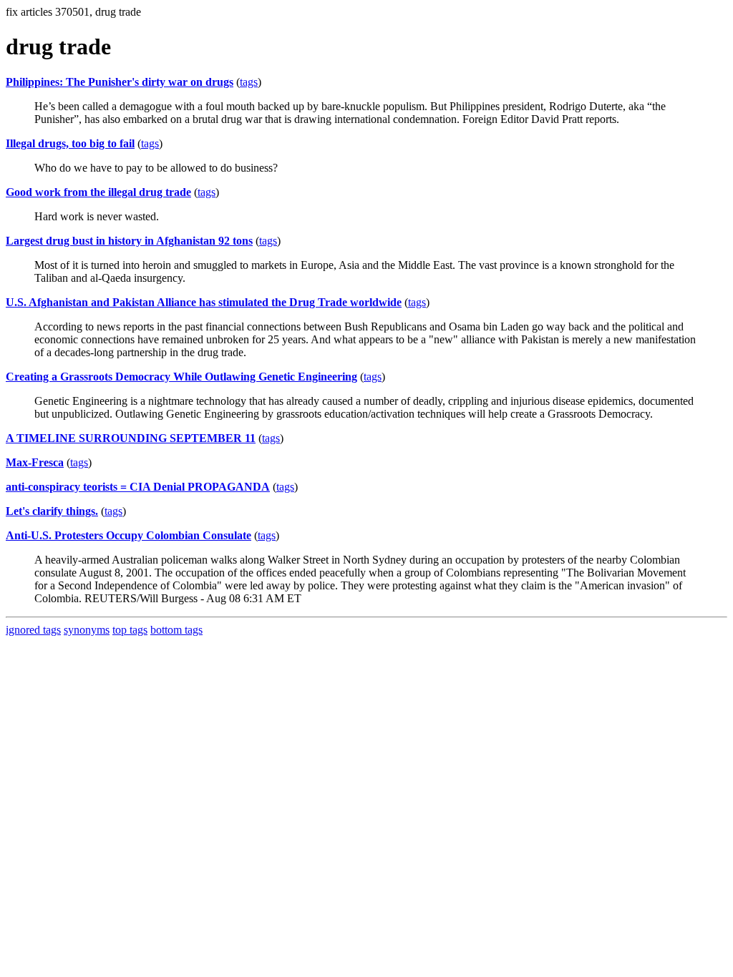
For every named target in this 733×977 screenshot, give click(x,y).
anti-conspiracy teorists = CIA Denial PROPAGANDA (138, 487)
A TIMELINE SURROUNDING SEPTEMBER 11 (131, 438)
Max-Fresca (35, 462)
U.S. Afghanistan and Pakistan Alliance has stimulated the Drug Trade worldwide (204, 302)
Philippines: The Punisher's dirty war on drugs (119, 82)
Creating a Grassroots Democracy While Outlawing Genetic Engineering (181, 376)
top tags (129, 630)
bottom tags (176, 630)
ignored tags (33, 630)
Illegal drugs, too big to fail (70, 143)
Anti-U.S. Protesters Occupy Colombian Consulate (128, 535)
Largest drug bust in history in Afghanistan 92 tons (129, 241)
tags (249, 82)
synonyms (87, 630)
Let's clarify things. (52, 511)
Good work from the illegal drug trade (98, 192)
